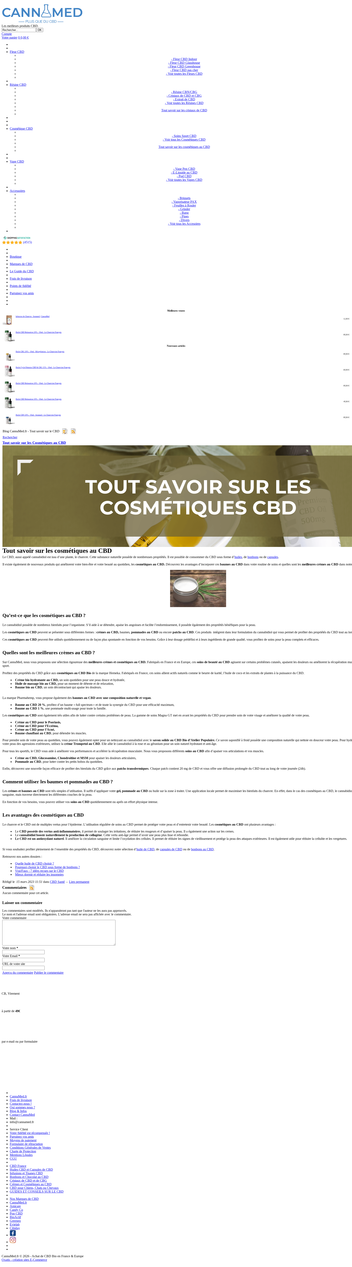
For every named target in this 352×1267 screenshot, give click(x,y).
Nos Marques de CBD (24, 1199)
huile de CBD (145, 849)
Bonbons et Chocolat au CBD (29, 1177)
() (27, 242)
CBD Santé (57, 881)
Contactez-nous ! (21, 1103)
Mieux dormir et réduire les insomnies (39, 874)
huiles (238, 557)
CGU (13, 1158)
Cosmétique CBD (21, 128)
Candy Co (16, 1210)
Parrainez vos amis (22, 293)
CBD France (18, 1166)
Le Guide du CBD (22, 271)
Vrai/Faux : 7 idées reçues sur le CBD (39, 871)
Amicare (15, 1206)
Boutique (16, 256)
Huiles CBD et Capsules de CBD (31, 1169)
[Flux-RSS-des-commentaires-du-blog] (73, 431)
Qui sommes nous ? (22, 1107)
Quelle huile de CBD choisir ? (34, 863)
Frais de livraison (21, 278)
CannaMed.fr (18, 1096)
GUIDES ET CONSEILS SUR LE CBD (37, 1191)
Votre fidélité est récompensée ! (30, 1133)
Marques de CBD (21, 264)
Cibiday (15, 1228)
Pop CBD (16, 1213)
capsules (272, 557)
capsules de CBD (171, 849)
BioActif (15, 1217)
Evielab (15, 1224)
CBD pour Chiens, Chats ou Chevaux (34, 1188)
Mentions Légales (21, 1155)
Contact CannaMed (22, 1114)
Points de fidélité (20, 286)
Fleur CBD (17, 51)
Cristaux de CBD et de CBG (28, 1180)
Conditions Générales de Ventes (30, 1147)
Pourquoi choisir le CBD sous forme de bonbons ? (47, 867)
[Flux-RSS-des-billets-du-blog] (65, 431)
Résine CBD (18, 84)
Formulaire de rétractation (26, 1144)
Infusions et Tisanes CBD (26, 1173)
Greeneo (15, 1220)
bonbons (253, 557)
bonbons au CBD (202, 849)
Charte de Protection (23, 1151)
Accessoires (17, 190)
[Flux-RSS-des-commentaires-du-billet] (32, 888)
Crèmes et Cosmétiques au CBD (31, 1184)
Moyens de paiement (23, 1140)
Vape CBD (17, 161)
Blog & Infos (18, 1111)
